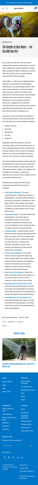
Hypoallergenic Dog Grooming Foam (18, 283)
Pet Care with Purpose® (25, 382)
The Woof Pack (26, 387)
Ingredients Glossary (28, 390)
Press (23, 400)
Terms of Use (24, 465)
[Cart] (35, 9)
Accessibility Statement (27, 471)
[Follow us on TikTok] (17, 457)
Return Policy (25, 427)
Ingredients (7, 42)
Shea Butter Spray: (12, 214)
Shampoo (19, 321)
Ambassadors (7, 414)
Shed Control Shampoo (13, 253)
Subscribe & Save (27, 431)
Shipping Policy (26, 421)
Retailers (5, 429)
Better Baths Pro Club (8, 410)
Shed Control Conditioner (14, 272)
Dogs (4, 385)
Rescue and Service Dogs (9, 418)
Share (4, 325)
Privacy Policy (24, 468)
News (23, 396)
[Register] (31, 445)
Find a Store (6, 391)
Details (30, 3)
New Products (7, 382)
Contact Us (25, 413)
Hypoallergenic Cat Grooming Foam (18, 297)
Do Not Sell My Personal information (27, 477)
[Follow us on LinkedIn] (22, 457)
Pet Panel (5, 426)
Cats (4, 388)
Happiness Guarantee (24, 417)
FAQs (23, 409)
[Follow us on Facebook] (4, 457)
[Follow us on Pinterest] (13, 457)
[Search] (7, 8)
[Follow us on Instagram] (9, 457)
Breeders (5, 423)
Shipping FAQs (26, 424)
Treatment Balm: (11, 231)
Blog (22, 393)
